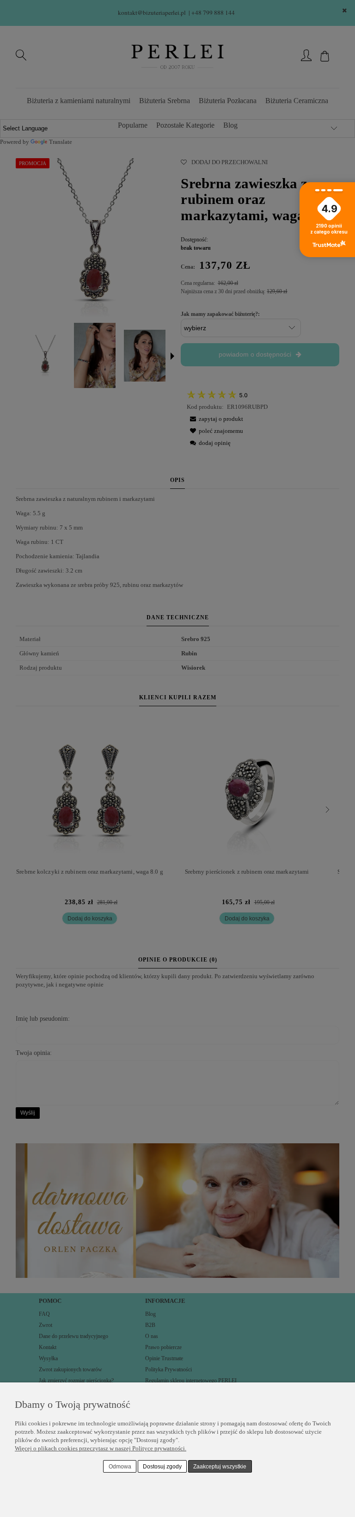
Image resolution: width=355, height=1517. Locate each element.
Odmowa (120, 1466)
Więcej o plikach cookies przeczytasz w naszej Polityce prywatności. (100, 1448)
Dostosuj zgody (162, 1466)
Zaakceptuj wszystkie (219, 1466)
